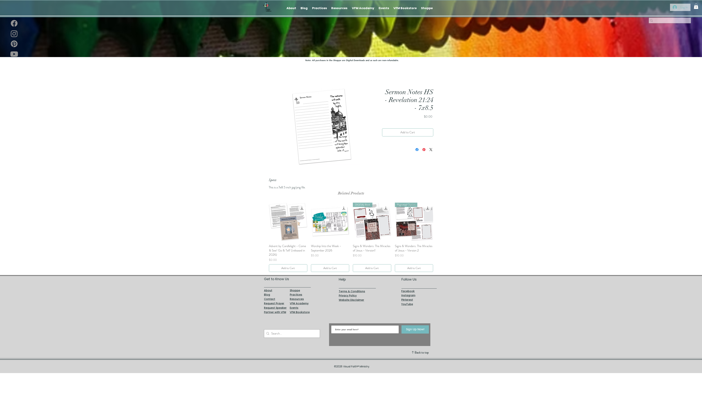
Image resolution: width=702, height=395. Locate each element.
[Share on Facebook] (417, 149)
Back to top (422, 348)
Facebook (408, 287)
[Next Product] (438, 221)
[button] (696, 6)
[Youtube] (14, 54)
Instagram (408, 291)
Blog (267, 290)
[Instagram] (14, 33)
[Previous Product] (263, 221)
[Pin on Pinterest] (424, 149)
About (268, 286)
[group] (351, 235)
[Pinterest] (14, 43)
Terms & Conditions (352, 287)
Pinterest (407, 295)
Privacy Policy (348, 291)
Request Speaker (275, 303)
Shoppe (295, 286)
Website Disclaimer (351, 295)
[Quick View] (288, 222)
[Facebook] (14, 23)
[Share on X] (431, 149)
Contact (269, 294)
